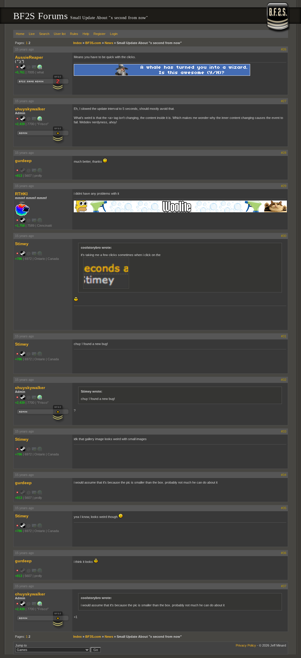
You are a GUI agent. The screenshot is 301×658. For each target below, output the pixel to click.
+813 (18, 175)
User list (60, 34)
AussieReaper (29, 57)
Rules (74, 34)
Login (114, 34)
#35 (283, 508)
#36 (283, 553)
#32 (283, 379)
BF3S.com (93, 43)
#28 (283, 152)
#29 (283, 186)
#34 (283, 475)
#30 (283, 236)
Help (86, 34)
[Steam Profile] (23, 68)
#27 (283, 101)
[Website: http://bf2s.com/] (39, 120)
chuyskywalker (30, 109)
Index (77, 43)
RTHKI (21, 193)
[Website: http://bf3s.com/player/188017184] (39, 68)
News (109, 43)
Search (44, 34)
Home (20, 34)
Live (32, 34)
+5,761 (20, 72)
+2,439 (20, 124)
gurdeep (23, 160)
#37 (283, 586)
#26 (283, 49)
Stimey (22, 243)
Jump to (21, 645)
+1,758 (20, 225)
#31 (283, 336)
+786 (18, 258)
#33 (283, 431)
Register (99, 34)
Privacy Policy (246, 645)
